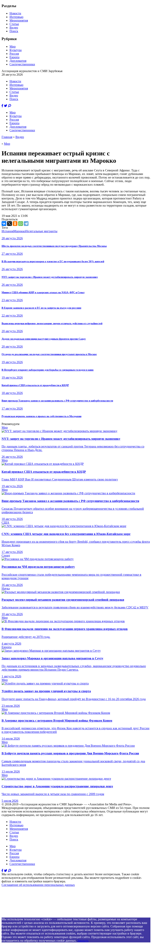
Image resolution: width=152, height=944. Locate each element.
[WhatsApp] (20, 223)
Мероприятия (19, 20)
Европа (14, 57)
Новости (15, 13)
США (5, 522)
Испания (7, 231)
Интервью (16, 17)
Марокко (19, 231)
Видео (14, 27)
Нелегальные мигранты (41, 231)
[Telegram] (26, 223)
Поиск (14, 31)
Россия (14, 53)
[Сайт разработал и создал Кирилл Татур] (37, 915)
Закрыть (82, 940)
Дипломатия (18, 60)
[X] (9, 223)
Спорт (6, 555)
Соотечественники (22, 64)
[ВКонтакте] (4, 223)
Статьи (14, 24)
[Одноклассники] (15, 223)
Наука (6, 588)
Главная (7, 137)
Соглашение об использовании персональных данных (38, 885)
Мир (13, 46)
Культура (16, 50)
